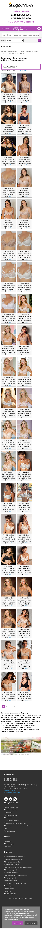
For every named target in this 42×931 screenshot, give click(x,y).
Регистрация (18, 29)
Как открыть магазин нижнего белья (18, 826)
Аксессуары (9, 886)
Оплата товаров (11, 815)
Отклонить (31, 923)
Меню (5, 28)
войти (10, 102)
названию (23, 70)
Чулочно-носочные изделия (15, 883)
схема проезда (9, 790)
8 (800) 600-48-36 (10, 781)
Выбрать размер (9, 66)
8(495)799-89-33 (21, 15)
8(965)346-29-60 (21, 18)
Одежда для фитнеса (13, 878)
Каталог (21, 51)
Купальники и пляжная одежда (16, 875)
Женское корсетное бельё (15, 856)
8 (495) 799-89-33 (10, 779)
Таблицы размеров (12, 820)
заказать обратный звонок (21, 22)
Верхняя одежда (11, 880)
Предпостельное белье (13, 862)
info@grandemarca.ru (21, 11)
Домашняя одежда (12, 864)
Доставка (8, 812)
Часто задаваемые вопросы (15, 823)
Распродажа (9, 844)
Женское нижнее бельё (14, 859)
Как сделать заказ (11, 807)
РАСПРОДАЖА (10, 894)
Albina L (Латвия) (12, 53)
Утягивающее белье (12, 870)
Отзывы (8, 828)
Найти (39, 40)
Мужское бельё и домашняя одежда (18, 867)
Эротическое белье (12, 872)
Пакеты (8, 891)
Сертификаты (10, 831)
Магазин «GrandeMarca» (9, 51)
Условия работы (11, 810)
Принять (17, 923)
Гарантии (8, 818)
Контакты (8, 846)
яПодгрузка (9, 888)
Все (15, 706)
